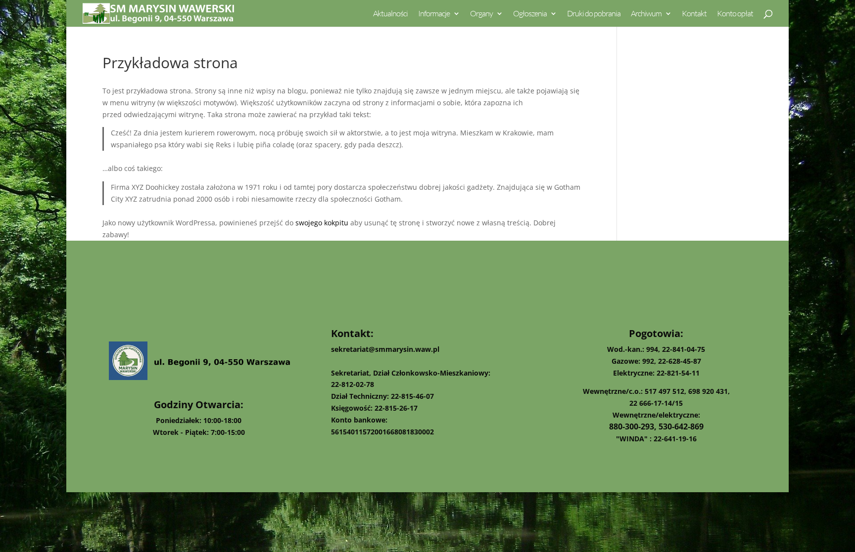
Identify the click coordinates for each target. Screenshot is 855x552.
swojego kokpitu (321, 222)
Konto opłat (735, 14)
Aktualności (390, 14)
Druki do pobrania (593, 14)
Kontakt (694, 14)
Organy (481, 14)
